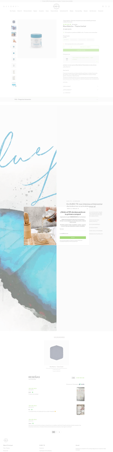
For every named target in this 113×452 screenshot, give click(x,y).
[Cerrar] (87, 208)
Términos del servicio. (74, 241)
